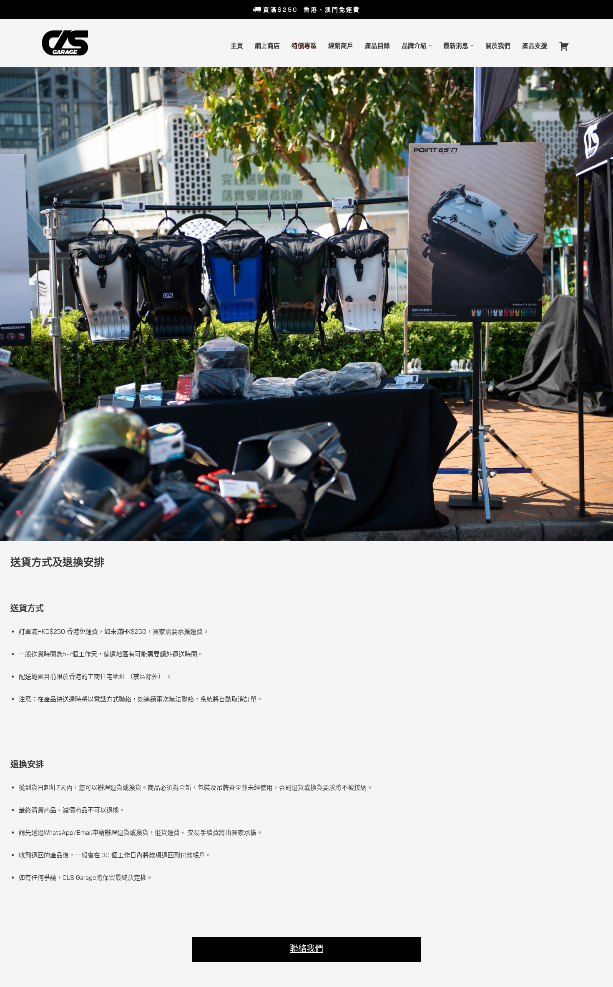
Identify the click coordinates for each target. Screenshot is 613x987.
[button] (430, 46)
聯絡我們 (306, 948)
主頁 (237, 46)
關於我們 (497, 46)
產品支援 (534, 46)
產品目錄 (377, 46)
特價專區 (304, 46)
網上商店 (267, 46)
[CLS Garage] (67, 42)
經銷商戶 (340, 46)
